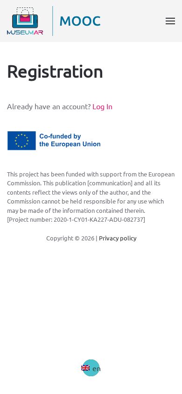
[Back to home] (53, 21)
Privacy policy (117, 238)
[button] (170, 21)
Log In (102, 106)
